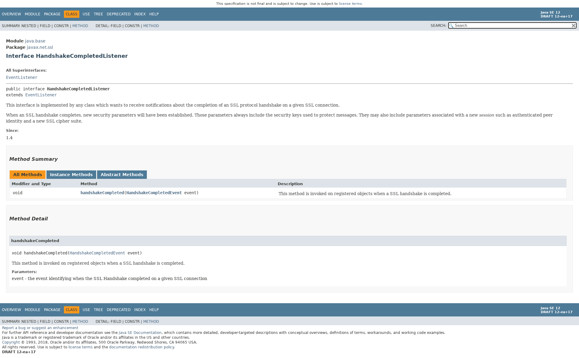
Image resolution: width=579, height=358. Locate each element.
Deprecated (119, 14)
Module (32, 14)
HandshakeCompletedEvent (154, 192)
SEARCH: (438, 25)
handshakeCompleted (102, 192)
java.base (35, 41)
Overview (11, 14)
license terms (350, 4)
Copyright (11, 342)
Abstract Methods (122, 174)
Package (52, 14)
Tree (98, 14)
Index (140, 14)
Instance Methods (71, 174)
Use (86, 14)
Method (80, 26)
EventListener (21, 77)
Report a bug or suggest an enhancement (40, 328)
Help (154, 14)
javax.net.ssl (40, 47)
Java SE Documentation (140, 333)
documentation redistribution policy (141, 347)
